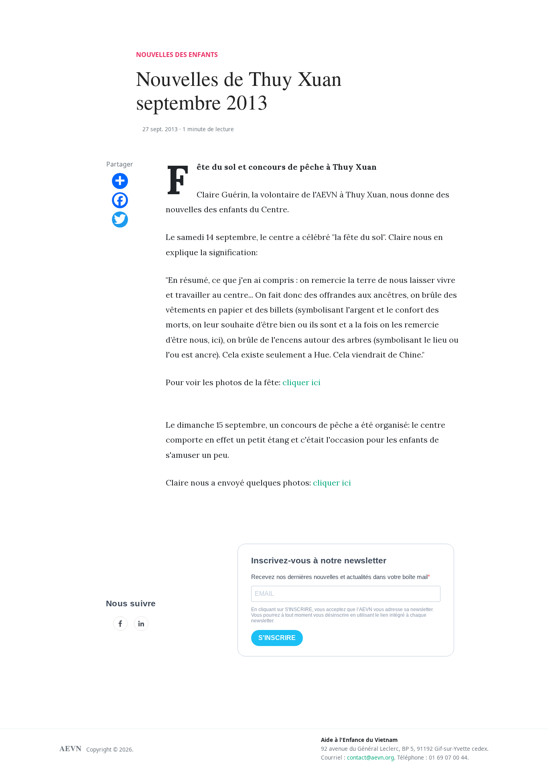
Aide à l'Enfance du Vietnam (359, 740)
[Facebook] (120, 623)
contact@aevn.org (370, 757)
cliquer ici (301, 382)
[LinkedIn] (141, 623)
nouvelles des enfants (177, 54)
